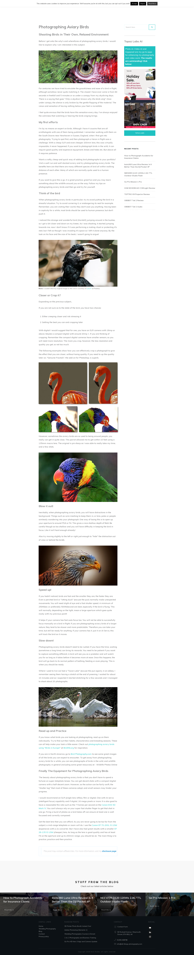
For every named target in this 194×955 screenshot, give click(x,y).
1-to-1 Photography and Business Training (80, 938)
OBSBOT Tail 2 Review (134, 200)
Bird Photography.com (81, 754)
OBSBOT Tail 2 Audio (133, 207)
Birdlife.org (69, 748)
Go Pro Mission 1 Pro (133, 182)
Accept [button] (134, 3)
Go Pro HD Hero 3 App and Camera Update (80, 942)
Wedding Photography (47, 929)
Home (41, 926)
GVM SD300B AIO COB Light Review (139, 188)
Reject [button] (142, 3)
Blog (40, 931)
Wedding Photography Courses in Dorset (79, 934)
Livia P (89, 288)
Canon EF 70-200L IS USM (104, 825)
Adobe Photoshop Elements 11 (75, 930)
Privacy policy (44, 936)
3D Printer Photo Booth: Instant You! (77, 926)
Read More (152, 3)
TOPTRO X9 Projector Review (137, 194)
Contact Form (122, 927)
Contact (42, 934)
